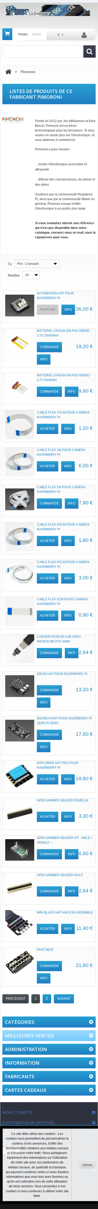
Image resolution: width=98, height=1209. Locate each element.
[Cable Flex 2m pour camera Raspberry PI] (19, 499)
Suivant (64, 999)
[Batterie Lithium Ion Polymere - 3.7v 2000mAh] (19, 343)
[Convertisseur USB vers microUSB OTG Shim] (19, 648)
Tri (10, 264)
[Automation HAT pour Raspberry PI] (19, 305)
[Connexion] (84, 35)
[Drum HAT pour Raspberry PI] (19, 686)
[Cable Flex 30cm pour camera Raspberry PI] (19, 536)
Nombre (14, 275)
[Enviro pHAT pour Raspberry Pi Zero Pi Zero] (19, 730)
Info (68, 309)
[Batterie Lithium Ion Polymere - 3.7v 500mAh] (19, 387)
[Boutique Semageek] (49, 10)
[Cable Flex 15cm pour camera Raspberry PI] (19, 424)
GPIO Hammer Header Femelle (63, 800)
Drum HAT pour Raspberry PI (62, 674)
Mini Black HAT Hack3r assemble (65, 912)
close (87, 1165)
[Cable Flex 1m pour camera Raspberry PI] (19, 462)
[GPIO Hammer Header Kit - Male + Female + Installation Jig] (19, 850)
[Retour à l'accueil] (8, 72)
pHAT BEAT (45, 950)
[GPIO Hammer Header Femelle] (19, 812)
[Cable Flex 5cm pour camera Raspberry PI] (19, 611)
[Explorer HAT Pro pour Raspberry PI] (19, 775)
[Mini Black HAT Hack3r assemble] (19, 924)
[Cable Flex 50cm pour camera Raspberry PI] (19, 574)
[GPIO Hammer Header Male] (19, 887)
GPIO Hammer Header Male (60, 875)
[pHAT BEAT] (19, 961)
